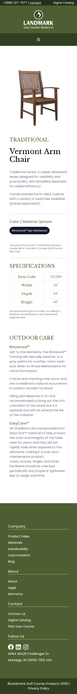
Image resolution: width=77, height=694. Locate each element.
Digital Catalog (64, 3)
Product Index (18, 536)
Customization (19, 555)
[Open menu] (38, 39)
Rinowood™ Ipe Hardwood (29, 231)
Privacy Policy (38, 688)
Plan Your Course (21, 626)
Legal (12, 587)
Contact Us (16, 614)
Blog (11, 561)
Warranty (15, 594)
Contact (35, 3)
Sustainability (18, 549)
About (12, 581)
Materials (15, 542)
